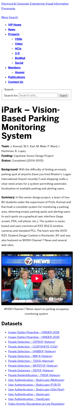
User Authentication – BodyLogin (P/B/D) (34, 385)
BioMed (20, 58)
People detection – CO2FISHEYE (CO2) (33, 346)
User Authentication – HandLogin (29, 399)
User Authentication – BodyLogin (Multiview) (36, 380)
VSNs (18, 39)
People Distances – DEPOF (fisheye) (30, 370)
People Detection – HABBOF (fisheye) (32, 351)
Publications (16, 77)
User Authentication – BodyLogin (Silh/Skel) (36, 389)
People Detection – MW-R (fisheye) (30, 356)
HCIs (18, 48)
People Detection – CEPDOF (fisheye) (31, 342)
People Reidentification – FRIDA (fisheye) (34, 375)
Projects (14, 34)
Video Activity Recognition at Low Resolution (36, 404)
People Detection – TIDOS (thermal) (31, 361)
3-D (17, 53)
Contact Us (15, 82)
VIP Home (14, 25)
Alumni (19, 72)
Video (19, 44)
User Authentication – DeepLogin (29, 394)
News (11, 29)
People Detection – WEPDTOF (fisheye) (33, 365)
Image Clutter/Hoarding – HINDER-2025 (33, 337)
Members (14, 67)
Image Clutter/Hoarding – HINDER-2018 (33, 332)
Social (19, 63)
